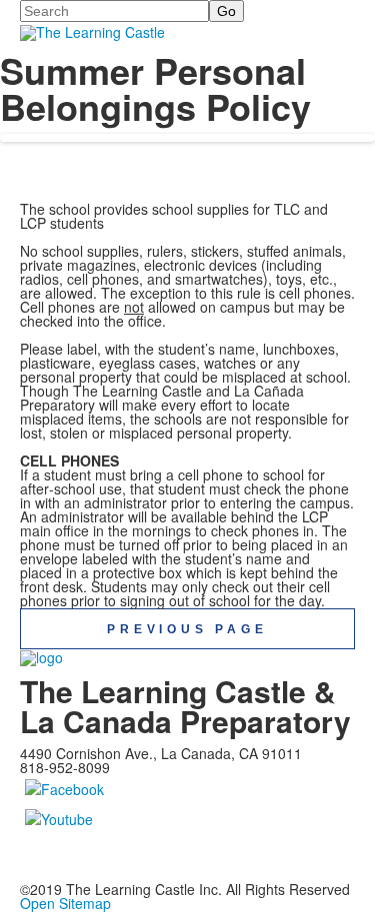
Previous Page (187, 629)
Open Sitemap (65, 903)
